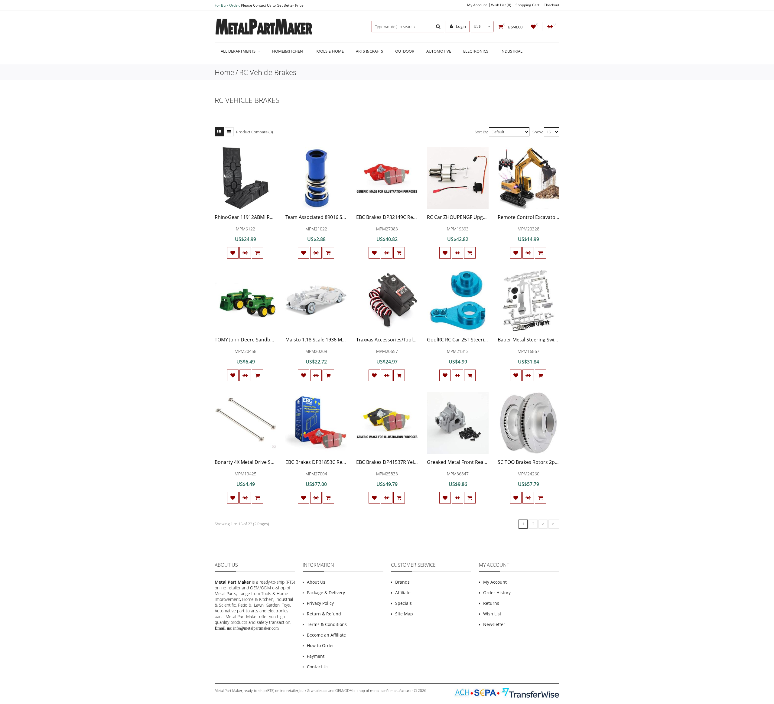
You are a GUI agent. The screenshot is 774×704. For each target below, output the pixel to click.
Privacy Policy (320, 603)
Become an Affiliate (326, 635)
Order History (497, 592)
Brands (402, 582)
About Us (316, 582)
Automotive (438, 51)
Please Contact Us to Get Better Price (272, 5)
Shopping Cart (527, 5)
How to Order (320, 645)
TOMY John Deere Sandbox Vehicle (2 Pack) (263, 339)
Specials (403, 603)
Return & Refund (324, 614)
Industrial (511, 51)
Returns (491, 603)
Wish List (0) (501, 5)
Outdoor (404, 51)
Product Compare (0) (254, 132)
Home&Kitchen (287, 51)
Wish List (492, 614)
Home (224, 72)
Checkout (551, 5)
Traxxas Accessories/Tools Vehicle (394, 339)
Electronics (475, 51)
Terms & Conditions (327, 624)
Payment (315, 656)
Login (460, 26)
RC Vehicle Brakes (267, 72)
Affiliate (403, 592)
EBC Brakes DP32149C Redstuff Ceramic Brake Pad (413, 217)
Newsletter (494, 624)
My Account (477, 5)
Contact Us (318, 667)
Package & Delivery (326, 592)
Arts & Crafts (369, 51)
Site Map (404, 614)
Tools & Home (329, 51)
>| (554, 523)
